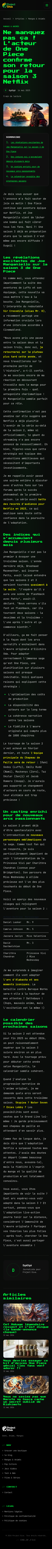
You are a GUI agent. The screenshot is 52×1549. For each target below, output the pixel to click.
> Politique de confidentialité (18, 1516)
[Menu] (47, 5)
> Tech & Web (9, 1473)
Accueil (7, 18)
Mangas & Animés (36, 18)
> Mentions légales (12, 1511)
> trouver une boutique (14, 1450)
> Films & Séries (11, 1477)
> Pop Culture (9, 1464)
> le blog (7, 1455)
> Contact (7, 1492)
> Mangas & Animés (11, 1459)
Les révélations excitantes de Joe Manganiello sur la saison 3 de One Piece (25, 147)
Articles (19, 18)
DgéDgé (12, 90)
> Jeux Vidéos (9, 1468)
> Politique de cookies (14, 1520)
